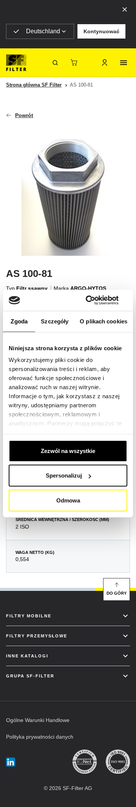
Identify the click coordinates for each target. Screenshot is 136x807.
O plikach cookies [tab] (103, 321)
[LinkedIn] (10, 762)
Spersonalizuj (64, 475)
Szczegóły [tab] (54, 321)
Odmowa (68, 500)
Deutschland (43, 31)
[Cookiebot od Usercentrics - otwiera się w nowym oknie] (96, 300)
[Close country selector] (125, 9)
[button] (101, 31)
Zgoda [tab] (19, 321)
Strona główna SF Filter (34, 85)
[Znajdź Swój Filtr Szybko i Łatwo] (55, 62)
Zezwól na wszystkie (68, 450)
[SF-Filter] (16, 62)
